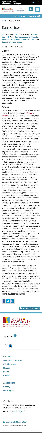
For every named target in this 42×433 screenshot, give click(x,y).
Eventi (6, 372)
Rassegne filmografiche (12, 42)
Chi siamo (7, 356)
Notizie (6, 368)
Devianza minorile (22, 37)
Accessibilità (9, 383)
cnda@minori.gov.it (17, 411)
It (39, 2)
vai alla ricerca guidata (26, 16)
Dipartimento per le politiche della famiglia (11, 3)
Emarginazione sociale (19, 40)
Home (4, 20)
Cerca (31, 9)
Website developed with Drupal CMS (16, 426)
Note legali (8, 390)
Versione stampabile (31, 308)
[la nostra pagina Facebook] (15, 336)
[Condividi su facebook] (4, 301)
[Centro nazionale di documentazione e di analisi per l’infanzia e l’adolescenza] (8, 10)
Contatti (7, 376)
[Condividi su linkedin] (12, 301)
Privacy (6, 387)
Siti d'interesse (10, 364)
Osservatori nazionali (13, 360)
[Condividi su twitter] (8, 301)
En (33, 2)
